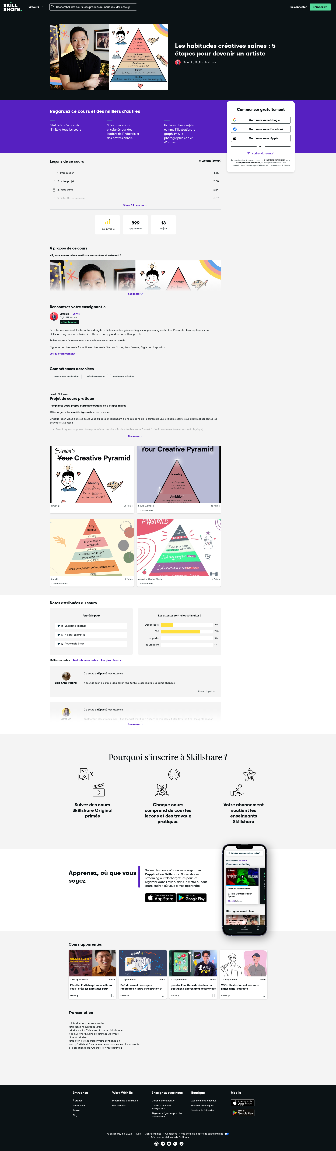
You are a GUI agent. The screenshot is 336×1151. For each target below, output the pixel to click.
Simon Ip (70, 314)
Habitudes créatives (123, 376)
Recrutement (79, 1105)
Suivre (76, 314)
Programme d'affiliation (125, 1100)
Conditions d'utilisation (274, 160)
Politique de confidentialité (248, 163)
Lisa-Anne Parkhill (66, 682)
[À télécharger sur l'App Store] (247, 1103)
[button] (42, 6)
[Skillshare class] (92, 963)
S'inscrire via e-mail (260, 153)
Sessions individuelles (202, 1110)
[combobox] (93, 7)
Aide (138, 1133)
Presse (76, 1110)
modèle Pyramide (81, 412)
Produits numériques (202, 1105)
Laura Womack (146, 505)
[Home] (13, 7)
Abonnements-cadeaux (203, 1100)
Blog (75, 1115)
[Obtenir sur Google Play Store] (192, 898)
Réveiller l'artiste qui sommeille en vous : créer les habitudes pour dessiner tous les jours (91, 989)
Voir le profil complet (62, 353)
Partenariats (118, 1105)
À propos (77, 1100)
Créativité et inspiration (66, 376)
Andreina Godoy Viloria (150, 579)
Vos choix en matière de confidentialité (202, 1133)
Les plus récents (110, 660)
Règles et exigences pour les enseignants (167, 1114)
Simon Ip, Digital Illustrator (199, 62)
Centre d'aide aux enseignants (161, 1107)
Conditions (171, 1133)
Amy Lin (55, 579)
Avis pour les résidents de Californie (170, 1137)
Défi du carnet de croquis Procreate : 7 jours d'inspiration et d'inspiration (141, 989)
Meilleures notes (60, 660)
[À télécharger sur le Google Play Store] (247, 1113)
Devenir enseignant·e (163, 1100)
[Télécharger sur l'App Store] (159, 898)
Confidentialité (153, 1133)
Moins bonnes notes (85, 660)
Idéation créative (96, 376)
